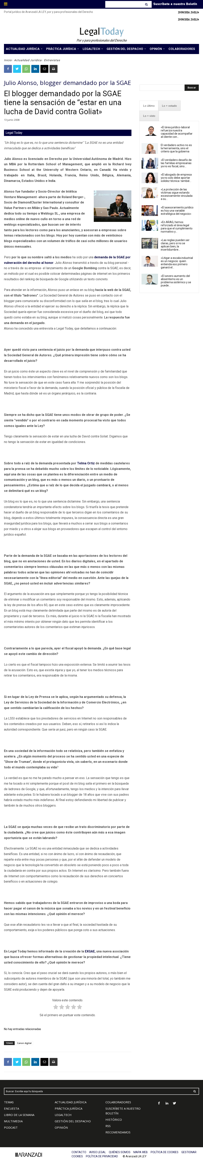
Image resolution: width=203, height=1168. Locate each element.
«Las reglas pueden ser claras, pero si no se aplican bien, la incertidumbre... (175, 245)
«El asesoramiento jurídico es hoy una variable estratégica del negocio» (177, 210)
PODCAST (11, 1127)
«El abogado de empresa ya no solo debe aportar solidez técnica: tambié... (176, 177)
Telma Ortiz (86, 463)
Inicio (8, 60)
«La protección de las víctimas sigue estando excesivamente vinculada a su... (176, 194)
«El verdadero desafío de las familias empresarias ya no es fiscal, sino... (176, 163)
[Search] (146, 4)
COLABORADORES (118, 1102)
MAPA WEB (140, 1152)
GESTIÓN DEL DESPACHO (73, 1121)
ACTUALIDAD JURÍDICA (70, 1102)
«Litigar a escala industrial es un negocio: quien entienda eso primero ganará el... (177, 262)
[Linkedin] (35, 69)
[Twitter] (17, 69)
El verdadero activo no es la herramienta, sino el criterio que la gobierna (176, 148)
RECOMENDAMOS (117, 1132)
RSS (108, 1126)
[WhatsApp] (26, 69)
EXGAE (90, 951)
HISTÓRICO (113, 1119)
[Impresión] (53, 69)
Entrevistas (52, 60)
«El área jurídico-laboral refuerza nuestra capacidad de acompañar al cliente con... (176, 132)
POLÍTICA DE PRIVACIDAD (102, 1156)
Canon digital (24, 1043)
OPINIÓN (61, 1127)
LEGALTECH (63, 1115)
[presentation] (148, 106)
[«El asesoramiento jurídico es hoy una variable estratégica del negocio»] (150, 210)
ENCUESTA (11, 1108)
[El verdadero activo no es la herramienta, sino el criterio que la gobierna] (150, 148)
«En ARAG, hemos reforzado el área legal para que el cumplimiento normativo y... (176, 226)
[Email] (44, 69)
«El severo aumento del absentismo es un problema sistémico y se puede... (176, 280)
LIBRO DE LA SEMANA (19, 1115)
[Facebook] (8, 69)
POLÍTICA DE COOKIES (164, 1152)
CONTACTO (79, 1152)
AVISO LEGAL (97, 1152)
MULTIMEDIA (13, 1121)
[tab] (148, 106)
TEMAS (9, 1102)
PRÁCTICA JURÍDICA (68, 1108)
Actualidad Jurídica (28, 60)
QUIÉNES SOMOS (119, 1152)
